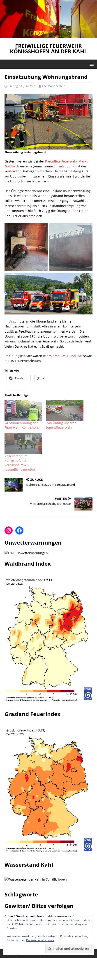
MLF (65, 356)
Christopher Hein (53, 86)
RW (79, 356)
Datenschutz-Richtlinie (40, 940)
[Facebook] (19, 530)
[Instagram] (9, 530)
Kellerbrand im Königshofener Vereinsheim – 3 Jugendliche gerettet (20, 463)
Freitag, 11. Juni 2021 (22, 86)
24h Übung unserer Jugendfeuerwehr (61, 425)
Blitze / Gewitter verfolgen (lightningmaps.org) (39, 916)
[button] (91, 64)
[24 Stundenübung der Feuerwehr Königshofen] (23, 410)
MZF (58, 356)
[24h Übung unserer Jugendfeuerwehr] (64, 410)
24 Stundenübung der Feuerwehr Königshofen (23, 425)
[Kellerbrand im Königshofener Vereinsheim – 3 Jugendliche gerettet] (23, 443)
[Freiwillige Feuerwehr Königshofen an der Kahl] (48, 35)
